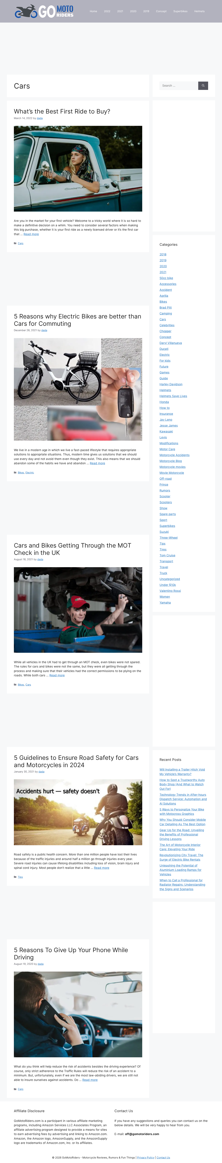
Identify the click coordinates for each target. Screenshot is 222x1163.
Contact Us (163, 1157)
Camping (166, 313)
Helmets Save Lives (173, 396)
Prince (164, 484)
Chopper (165, 331)
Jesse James (169, 425)
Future (164, 366)
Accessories (168, 284)
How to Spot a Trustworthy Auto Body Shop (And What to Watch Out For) (182, 784)
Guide (164, 378)
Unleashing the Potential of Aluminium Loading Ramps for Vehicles (180, 870)
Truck (163, 573)
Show (163, 508)
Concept (161, 11)
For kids (165, 360)
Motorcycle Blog (171, 461)
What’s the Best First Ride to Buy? (62, 111)
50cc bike (166, 278)
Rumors (165, 490)
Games (164, 372)
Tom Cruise (167, 555)
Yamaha (165, 602)
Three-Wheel (169, 537)
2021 (120, 11)
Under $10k (168, 585)
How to (165, 408)
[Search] (203, 86)
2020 (133, 11)
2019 (146, 11)
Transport (166, 561)
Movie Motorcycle (172, 473)
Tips (20, 876)
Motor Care (167, 449)
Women (165, 596)
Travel (164, 567)
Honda (164, 402)
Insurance (166, 413)
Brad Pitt (166, 307)
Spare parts (168, 514)
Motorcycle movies (173, 467)
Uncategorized (170, 579)
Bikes (21, 472)
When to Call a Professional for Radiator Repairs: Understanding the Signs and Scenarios (182, 885)
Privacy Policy (145, 1157)
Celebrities (167, 325)
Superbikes (180, 11)
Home (93, 11)
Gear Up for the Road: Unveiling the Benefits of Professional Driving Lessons (182, 834)
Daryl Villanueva (171, 343)
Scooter (165, 496)
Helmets (199, 11)
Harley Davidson (171, 384)
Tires (163, 549)
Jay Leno (166, 419)
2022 (107, 11)
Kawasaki (166, 431)
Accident (166, 290)
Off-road (166, 478)
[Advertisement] (111, 47)
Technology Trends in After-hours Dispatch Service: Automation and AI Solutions (183, 799)
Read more (31, 234)
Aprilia (164, 295)
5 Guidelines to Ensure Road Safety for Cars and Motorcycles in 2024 (76, 761)
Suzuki (164, 532)
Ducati (164, 349)
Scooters (166, 502)
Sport (163, 520)
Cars (20, 243)
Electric (29, 472)
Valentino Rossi (170, 591)
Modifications (169, 443)
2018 (163, 254)
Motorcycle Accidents (175, 455)
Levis (163, 437)
